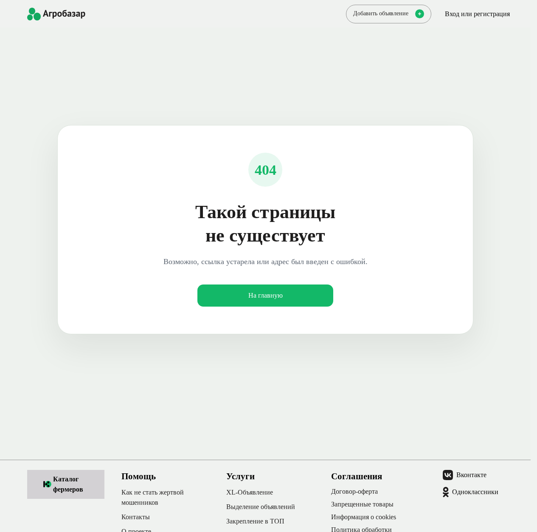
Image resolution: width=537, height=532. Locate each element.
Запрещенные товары (362, 504)
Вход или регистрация (477, 13)
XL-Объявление (249, 492)
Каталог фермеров (68, 484)
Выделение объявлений (260, 506)
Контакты (135, 517)
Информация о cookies (363, 517)
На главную (265, 295)
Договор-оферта (354, 491)
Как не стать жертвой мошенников (152, 497)
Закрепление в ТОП (255, 521)
